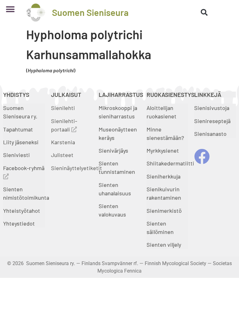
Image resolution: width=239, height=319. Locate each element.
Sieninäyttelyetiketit (76, 167)
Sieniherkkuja (163, 176)
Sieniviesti (17, 154)
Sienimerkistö (164, 210)
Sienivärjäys (113, 150)
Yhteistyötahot (21, 210)
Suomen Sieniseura (90, 12)
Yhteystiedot (19, 223)
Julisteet (62, 154)
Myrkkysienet (163, 150)
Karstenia (63, 142)
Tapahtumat (18, 129)
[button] (10, 9)
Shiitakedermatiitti (170, 163)
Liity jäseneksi (21, 142)
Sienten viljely (164, 244)
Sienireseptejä (212, 120)
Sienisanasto (210, 133)
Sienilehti (63, 107)
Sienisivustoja (211, 107)
